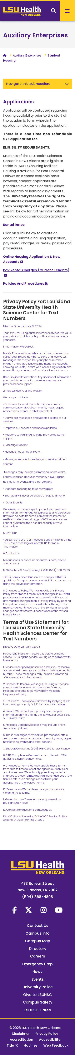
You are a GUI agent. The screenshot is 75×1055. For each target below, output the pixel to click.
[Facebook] (14, 910)
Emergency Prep (37, 964)
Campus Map (37, 940)
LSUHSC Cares (37, 1010)
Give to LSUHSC (37, 994)
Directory (37, 948)
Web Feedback (56, 1045)
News (37, 971)
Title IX (12, 1045)
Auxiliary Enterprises (35, 35)
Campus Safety (37, 1002)
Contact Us (37, 925)
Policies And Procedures (23, 283)
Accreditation (21, 1039)
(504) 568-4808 (37, 896)
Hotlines (31, 1045)
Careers (37, 956)
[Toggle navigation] (66, 84)
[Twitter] (28, 910)
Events (37, 979)
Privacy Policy (46, 1033)
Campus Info (37, 933)
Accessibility (49, 1039)
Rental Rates (14, 224)
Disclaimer (21, 1033)
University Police (37, 986)
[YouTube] (58, 910)
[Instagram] (43, 910)
